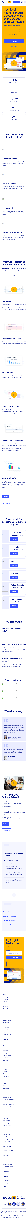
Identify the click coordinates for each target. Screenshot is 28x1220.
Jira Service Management (9, 1153)
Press (4, 1083)
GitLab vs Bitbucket (7, 1102)
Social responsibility (7, 1078)
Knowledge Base (7, 997)
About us (5, 1069)
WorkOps (5, 1006)
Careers (5, 1071)
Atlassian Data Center (8, 1150)
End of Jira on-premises (8, 1099)
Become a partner (7, 1034)
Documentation (7, 1055)
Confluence (6, 1155)
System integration (7, 1125)
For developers (6, 1057)
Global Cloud (6, 1027)
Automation (6, 1008)
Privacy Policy (4, 1217)
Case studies (6, 1045)
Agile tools (5, 999)
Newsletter (5, 1081)
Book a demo (14, 46)
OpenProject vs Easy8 (8, 1139)
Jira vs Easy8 (6, 1136)
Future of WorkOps (7, 1106)
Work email (8, 950)
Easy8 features (6, 992)
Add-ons (5, 1004)
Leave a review (6, 1088)
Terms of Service (14, 1217)
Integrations (6, 1022)
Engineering (6, 1123)
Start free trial (16, 2)
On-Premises (6, 1025)
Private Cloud (6, 1029)
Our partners (6, 1076)
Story (4, 1073)
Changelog (5, 1060)
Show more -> (6, 1109)
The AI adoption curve (8, 1104)
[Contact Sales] (22, 2)
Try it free (14, 41)
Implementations (7, 1020)
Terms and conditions (8, 1164)
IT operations (6, 1118)
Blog (4, 1043)
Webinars (5, 1050)
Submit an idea (6, 1085)
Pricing (4, 1011)
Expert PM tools (7, 994)
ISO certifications (7, 1169)
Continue (12, 957)
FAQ (4, 1048)
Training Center (6, 1053)
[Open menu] (25, 2)
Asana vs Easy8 (6, 1134)
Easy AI (5, 1001)
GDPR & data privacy (8, 1166)
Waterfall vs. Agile (7, 1097)
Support (5, 1032)
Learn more (14, 539)
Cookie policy (6, 1171)
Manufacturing (6, 1120)
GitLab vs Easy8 (7, 1141)
